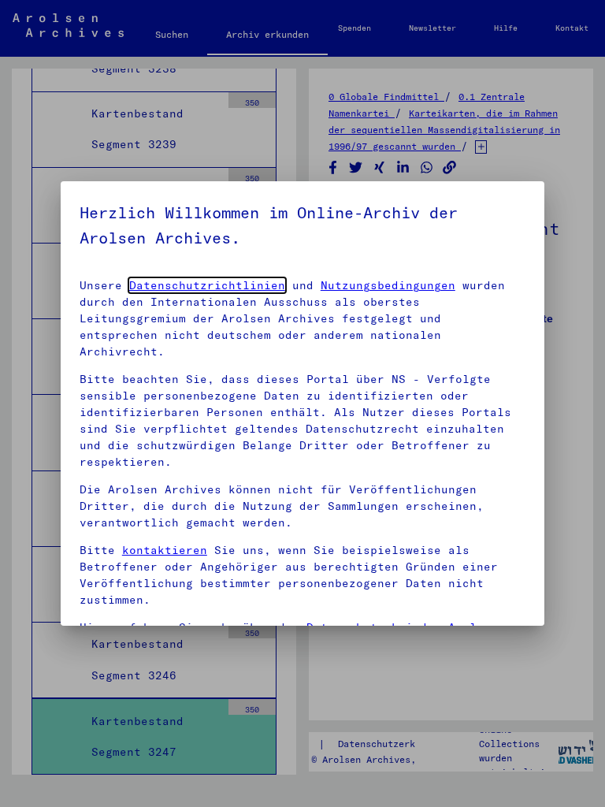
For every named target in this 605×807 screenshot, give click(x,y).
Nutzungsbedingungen (388, 285)
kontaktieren (164, 550)
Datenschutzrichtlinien (207, 285)
